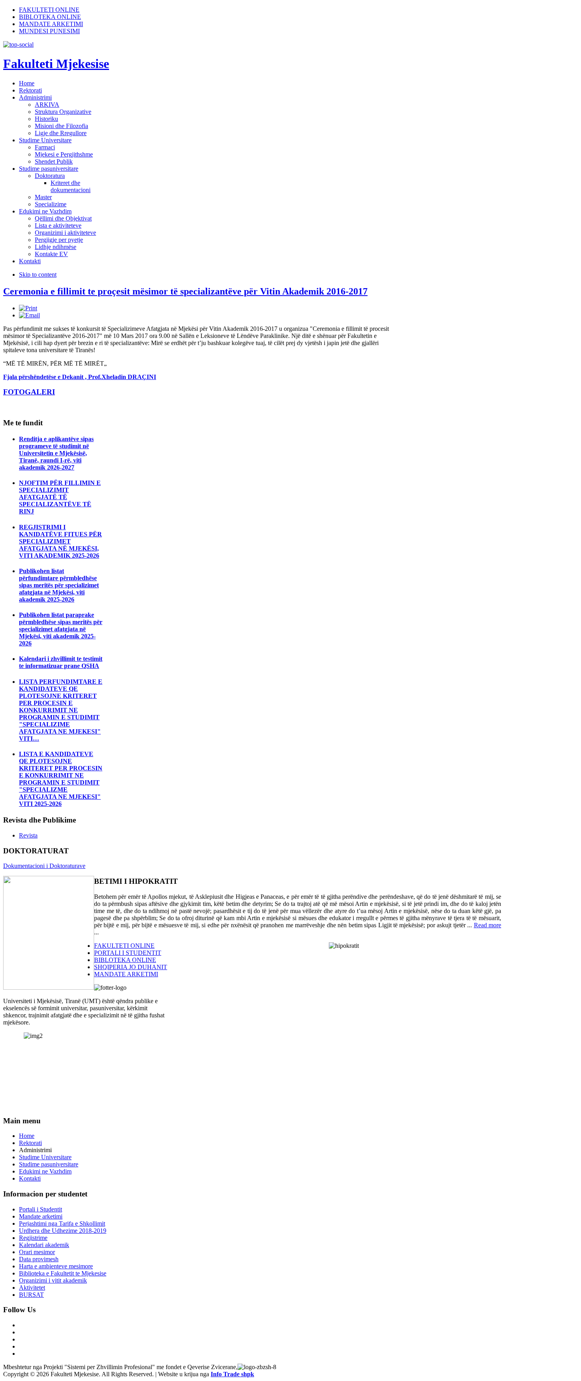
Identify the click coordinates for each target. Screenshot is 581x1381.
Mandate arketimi (40, 1216)
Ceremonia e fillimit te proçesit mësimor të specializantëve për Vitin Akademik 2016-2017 (185, 291)
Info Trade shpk (232, 1374)
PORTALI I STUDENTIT (127, 952)
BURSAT (31, 1294)
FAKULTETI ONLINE (49, 9)
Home (26, 1135)
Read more (487, 925)
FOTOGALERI (29, 392)
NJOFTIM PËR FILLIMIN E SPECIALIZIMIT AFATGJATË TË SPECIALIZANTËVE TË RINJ (60, 497)
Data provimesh (38, 1259)
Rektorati (30, 1143)
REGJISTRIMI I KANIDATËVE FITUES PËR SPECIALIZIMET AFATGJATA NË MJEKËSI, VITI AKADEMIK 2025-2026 (60, 541)
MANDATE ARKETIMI (51, 24)
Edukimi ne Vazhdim (45, 1171)
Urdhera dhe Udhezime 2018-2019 (62, 1230)
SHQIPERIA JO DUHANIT (130, 967)
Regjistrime (33, 1237)
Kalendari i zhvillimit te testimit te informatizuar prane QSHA (60, 662)
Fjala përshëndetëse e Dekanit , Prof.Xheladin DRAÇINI (79, 377)
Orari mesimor (37, 1252)
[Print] (28, 308)
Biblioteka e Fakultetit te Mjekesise (62, 1273)
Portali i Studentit (40, 1209)
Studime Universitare (45, 1157)
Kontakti (30, 1178)
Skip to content (38, 274)
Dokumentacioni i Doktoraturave (44, 865)
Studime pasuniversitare (48, 1164)
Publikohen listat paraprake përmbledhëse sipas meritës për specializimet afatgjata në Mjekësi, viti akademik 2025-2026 (60, 629)
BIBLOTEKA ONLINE (50, 16)
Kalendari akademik (44, 1244)
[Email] (29, 315)
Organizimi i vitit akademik (53, 1280)
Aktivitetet (32, 1287)
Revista (28, 835)
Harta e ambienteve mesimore (56, 1266)
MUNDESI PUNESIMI (49, 31)
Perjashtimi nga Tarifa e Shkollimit (62, 1223)
